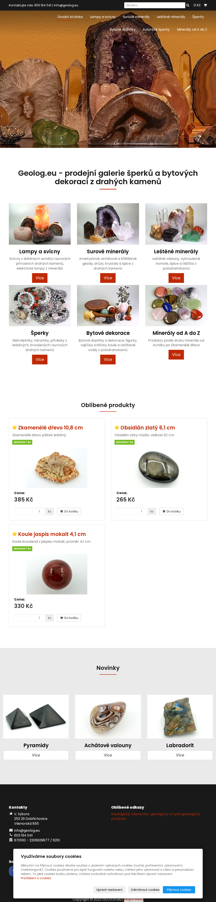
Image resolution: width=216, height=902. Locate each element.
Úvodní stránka (70, 16)
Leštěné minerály (171, 16)
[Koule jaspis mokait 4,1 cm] (56, 574)
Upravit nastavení (109, 890)
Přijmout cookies (179, 890)
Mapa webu (133, 899)
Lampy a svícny (103, 16)
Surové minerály (136, 16)
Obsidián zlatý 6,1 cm (147, 427)
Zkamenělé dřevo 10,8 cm (50, 427)
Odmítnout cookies (145, 890)
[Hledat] (187, 5)
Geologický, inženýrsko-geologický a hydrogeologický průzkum (155, 816)
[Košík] (205, 5)
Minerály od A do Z (192, 29)
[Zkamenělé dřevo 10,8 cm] (56, 468)
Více (40, 278)
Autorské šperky (156, 29)
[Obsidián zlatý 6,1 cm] (159, 468)
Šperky (198, 16)
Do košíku (70, 511)
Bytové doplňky (122, 29)
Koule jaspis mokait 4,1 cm (52, 534)
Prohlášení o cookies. (36, 878)
